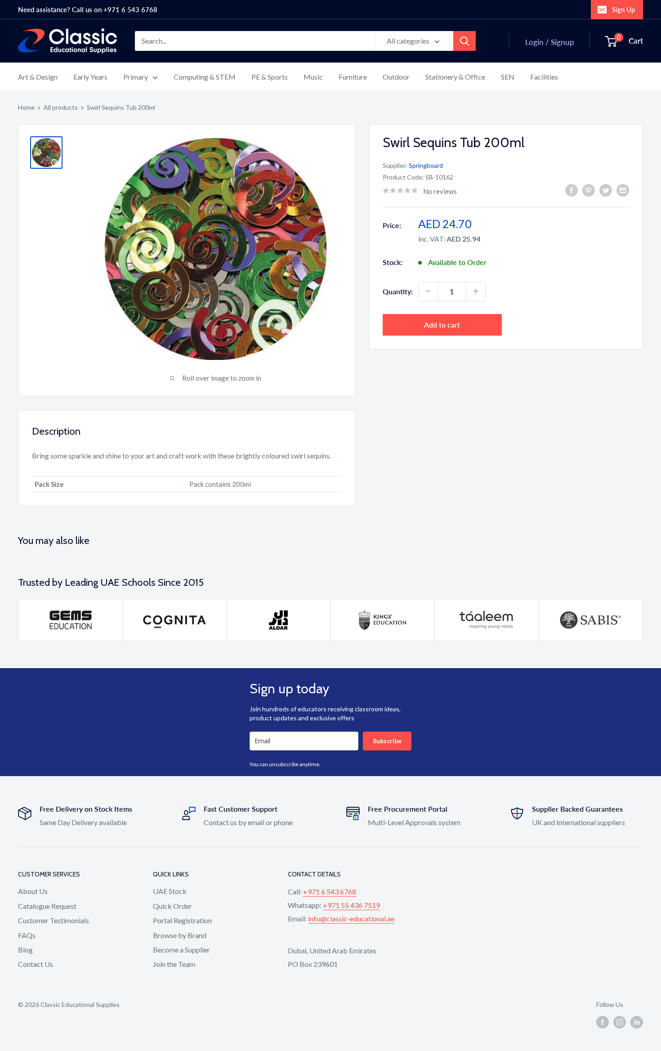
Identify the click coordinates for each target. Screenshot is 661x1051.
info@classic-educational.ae (351, 918)
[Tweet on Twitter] (605, 190)
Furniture (353, 76)
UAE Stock (170, 891)
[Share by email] (622, 190)
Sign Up (623, 9)
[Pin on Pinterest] (588, 190)
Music (313, 76)
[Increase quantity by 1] (475, 291)
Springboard (426, 165)
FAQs (27, 935)
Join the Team (174, 964)
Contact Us (35, 964)
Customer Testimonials (53, 920)
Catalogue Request (47, 906)
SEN (507, 76)
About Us (33, 891)
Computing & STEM (205, 76)
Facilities (544, 76)
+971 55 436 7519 (351, 905)
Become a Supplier (181, 949)
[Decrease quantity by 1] (428, 291)
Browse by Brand (179, 935)
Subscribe (387, 741)
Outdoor (396, 76)
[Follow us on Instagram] (619, 1021)
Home (26, 107)
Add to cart (442, 324)
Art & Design (38, 76)
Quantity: (398, 291)
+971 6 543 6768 (329, 891)
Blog (25, 949)
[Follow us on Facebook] (602, 1021)
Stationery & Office (455, 76)
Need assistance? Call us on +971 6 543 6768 (87, 9)
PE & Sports (269, 76)
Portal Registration (182, 920)
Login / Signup (549, 42)
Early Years (90, 76)
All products (61, 107)
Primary (135, 76)
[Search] (464, 41)
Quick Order (172, 906)
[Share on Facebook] (571, 190)
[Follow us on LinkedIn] (636, 1021)
